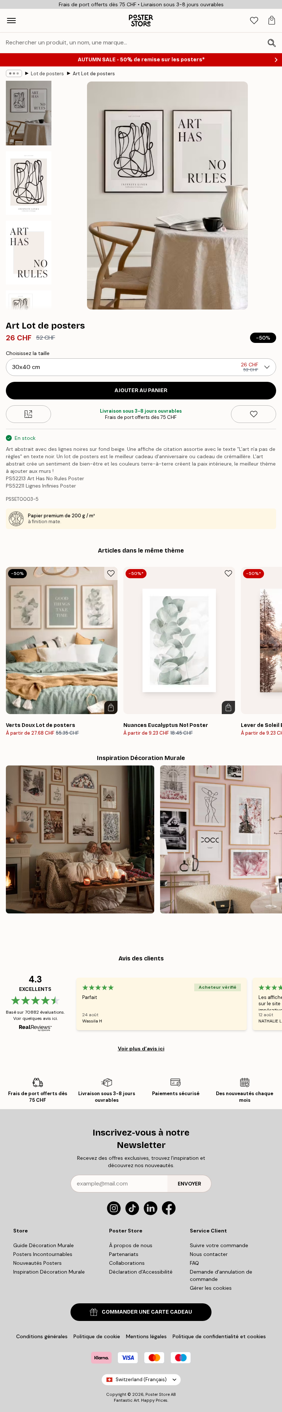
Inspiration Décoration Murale (49, 1271)
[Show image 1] (28, 113)
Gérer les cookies (211, 1288)
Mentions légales (146, 1336)
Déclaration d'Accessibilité (141, 1271)
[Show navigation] (11, 20)
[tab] (254, 20)
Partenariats (123, 1254)
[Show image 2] (28, 183)
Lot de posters (47, 73)
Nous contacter (209, 1254)
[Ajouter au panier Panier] (111, 707)
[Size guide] (28, 414)
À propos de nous (130, 1245)
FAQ (194, 1263)
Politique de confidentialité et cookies (219, 1336)
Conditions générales (42, 1336)
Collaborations (127, 1263)
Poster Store (157, 1394)
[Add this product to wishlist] (253, 414)
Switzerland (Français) (141, 1379)
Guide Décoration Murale (43, 1245)
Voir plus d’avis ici (141, 1048)
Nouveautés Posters (37, 1263)
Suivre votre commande (219, 1245)
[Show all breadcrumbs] (14, 73)
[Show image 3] (28, 253)
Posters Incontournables (42, 1254)
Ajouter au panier (141, 390)
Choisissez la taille (28, 353)
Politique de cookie (96, 1336)
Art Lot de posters (94, 73)
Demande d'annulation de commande (221, 1275)
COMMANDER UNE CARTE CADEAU (147, 1312)
